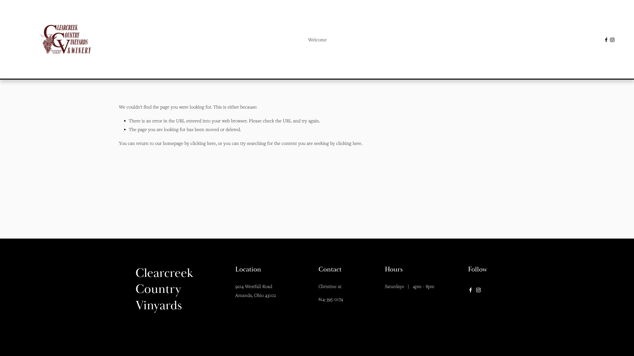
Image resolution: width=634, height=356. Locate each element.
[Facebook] (606, 40)
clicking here (203, 143)
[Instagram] (612, 40)
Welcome (317, 40)
